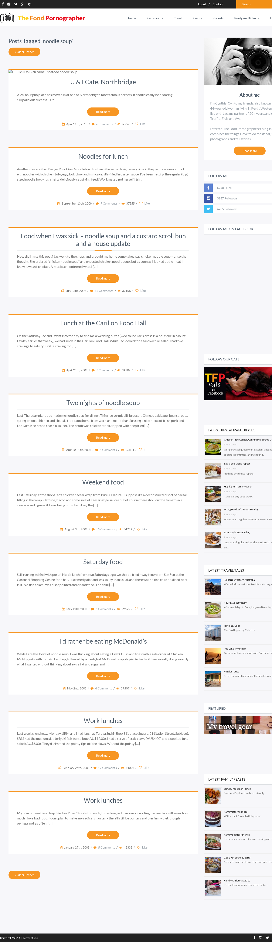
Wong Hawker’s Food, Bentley (241, 509)
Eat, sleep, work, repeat (237, 463)
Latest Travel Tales (226, 570)
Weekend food (103, 482)
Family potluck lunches (237, 834)
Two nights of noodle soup (103, 402)
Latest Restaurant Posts (231, 430)
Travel (178, 18)
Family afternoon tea (236, 811)
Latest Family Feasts (226, 779)
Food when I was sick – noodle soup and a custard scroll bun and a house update (103, 239)
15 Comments (104, 290)
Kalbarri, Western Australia (239, 579)
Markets (218, 18)
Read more (103, 111)
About (202, 4)
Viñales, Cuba (231, 671)
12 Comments (107, 768)
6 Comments (104, 124)
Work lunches (103, 720)
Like (142, 124)
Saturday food (103, 561)
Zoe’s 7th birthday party (237, 857)
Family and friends (246, 18)
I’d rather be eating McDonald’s (103, 641)
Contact (218, 4)
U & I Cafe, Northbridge (103, 82)
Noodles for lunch (103, 156)
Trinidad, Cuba (232, 625)
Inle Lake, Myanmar (235, 648)
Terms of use (30, 937)
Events (197, 18)
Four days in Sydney (235, 602)
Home (132, 18)
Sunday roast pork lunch (237, 788)
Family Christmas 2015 (237, 880)
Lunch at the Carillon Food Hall (103, 323)
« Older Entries (24, 52)
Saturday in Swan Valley (237, 532)
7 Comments (109, 203)
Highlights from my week (238, 486)
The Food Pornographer (42, 18)
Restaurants (155, 18)
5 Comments (108, 450)
